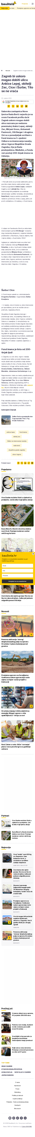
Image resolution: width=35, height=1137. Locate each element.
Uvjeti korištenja (17, 1098)
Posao (17, 1089)
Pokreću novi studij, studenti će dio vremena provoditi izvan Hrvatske (22, 1027)
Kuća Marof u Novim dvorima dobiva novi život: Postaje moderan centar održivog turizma (16, 531)
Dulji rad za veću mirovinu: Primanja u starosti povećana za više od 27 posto (22, 1050)
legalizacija (6, 1072)
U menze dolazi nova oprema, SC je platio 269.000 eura (22, 1014)
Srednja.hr (17, 1105)
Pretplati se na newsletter (17, 581)
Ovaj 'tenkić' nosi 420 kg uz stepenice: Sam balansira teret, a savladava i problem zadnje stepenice (22, 858)
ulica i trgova (17, 454)
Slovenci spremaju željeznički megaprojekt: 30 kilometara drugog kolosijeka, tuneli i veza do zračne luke (22, 889)
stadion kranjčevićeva (11, 1069)
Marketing (17, 1092)
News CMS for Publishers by (17, 1126)
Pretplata (25, 4)
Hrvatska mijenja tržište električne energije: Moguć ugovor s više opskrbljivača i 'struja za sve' (15, 713)
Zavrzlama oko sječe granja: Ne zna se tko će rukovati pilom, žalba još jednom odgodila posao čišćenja (17, 598)
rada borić (16, 445)
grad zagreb (6, 1066)
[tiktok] (17, 1118)
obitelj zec (16, 436)
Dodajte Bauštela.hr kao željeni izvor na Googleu (17, 101)
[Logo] (8, 3)
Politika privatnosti (17, 1095)
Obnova (16, 927)
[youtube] (9, 1118)
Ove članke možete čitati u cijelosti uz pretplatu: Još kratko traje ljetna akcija (17, 499)
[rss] (25, 1118)
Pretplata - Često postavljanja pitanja (18, 1102)
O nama (17, 1082)
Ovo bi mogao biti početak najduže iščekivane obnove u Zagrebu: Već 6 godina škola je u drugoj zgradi (22, 920)
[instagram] (13, 1118)
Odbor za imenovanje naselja (16, 441)
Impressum (17, 1085)
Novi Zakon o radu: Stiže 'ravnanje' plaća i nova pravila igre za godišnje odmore (15, 747)
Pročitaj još (6, 1008)
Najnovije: (4, 8)
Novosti (8, 70)
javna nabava (7, 1075)
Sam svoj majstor (20, 865)
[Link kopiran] (28, 463)
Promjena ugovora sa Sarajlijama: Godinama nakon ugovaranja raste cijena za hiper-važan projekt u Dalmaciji (15, 678)
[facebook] (21, 1118)
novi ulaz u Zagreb (23, 1072)
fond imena (23, 432)
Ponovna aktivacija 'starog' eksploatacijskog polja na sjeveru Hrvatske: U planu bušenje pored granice (14, 642)
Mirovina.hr (17, 1108)
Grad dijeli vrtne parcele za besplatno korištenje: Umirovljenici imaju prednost (22, 1038)
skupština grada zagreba (17, 450)
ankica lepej (11, 432)
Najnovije (6, 847)
